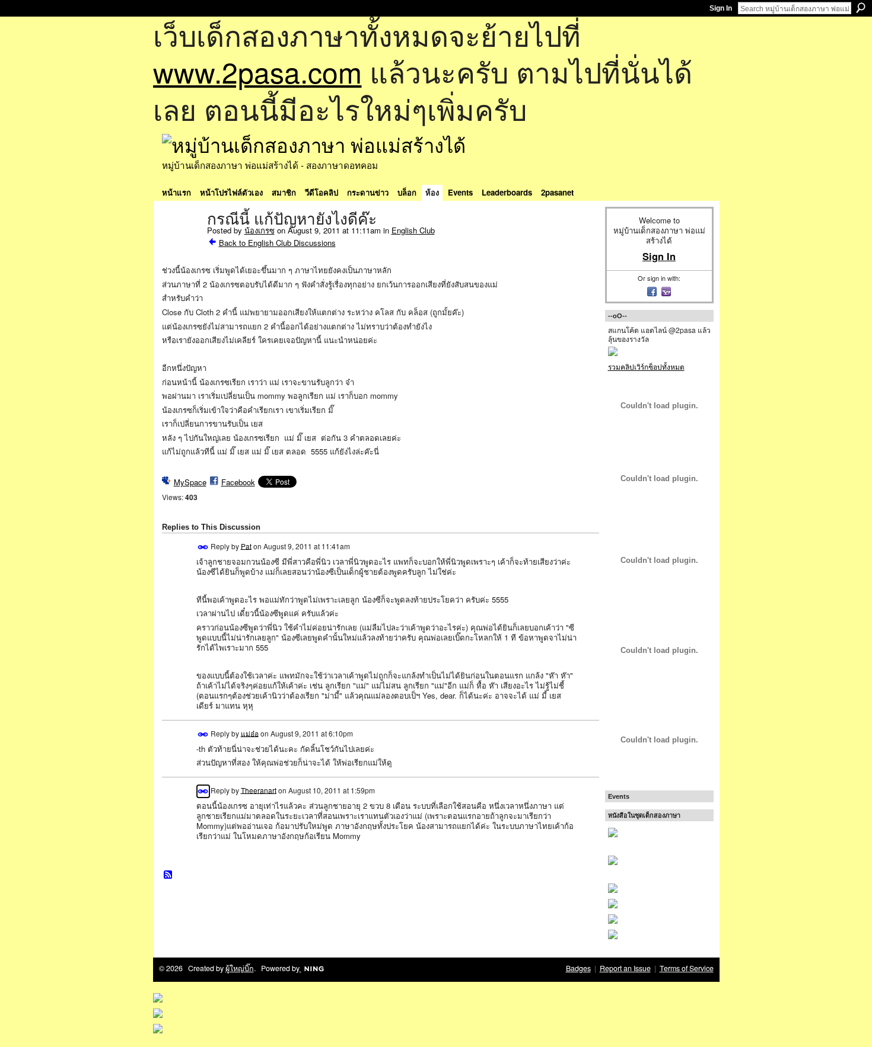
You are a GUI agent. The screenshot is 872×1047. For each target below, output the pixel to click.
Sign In (720, 8)
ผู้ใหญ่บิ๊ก (239, 968)
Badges (578, 968)
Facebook (238, 482)
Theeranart (258, 790)
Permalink (203, 547)
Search (860, 7)
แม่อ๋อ (250, 733)
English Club (413, 230)
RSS (168, 875)
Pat (246, 545)
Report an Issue (625, 968)
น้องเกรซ (259, 230)
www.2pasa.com (257, 71)
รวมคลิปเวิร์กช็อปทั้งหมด (646, 366)
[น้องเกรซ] (181, 244)
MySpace (190, 482)
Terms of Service (687, 968)
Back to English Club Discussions (277, 242)
